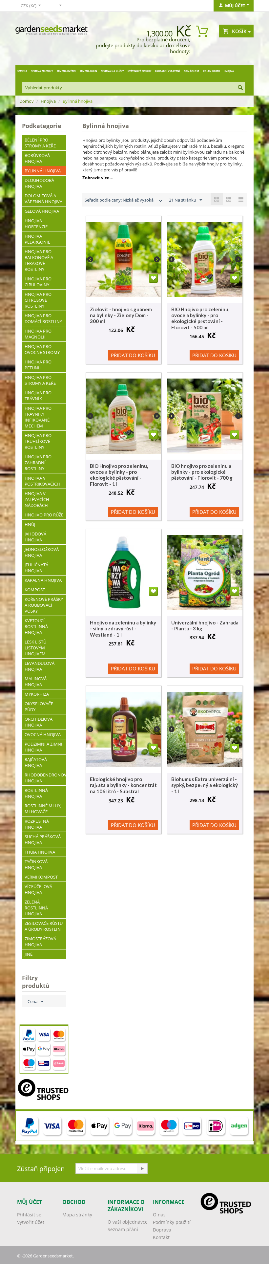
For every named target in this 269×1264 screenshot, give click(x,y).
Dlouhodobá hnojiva (39, 183)
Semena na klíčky (112, 71)
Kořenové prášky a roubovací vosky (44, 605)
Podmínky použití (172, 1222)
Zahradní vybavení (167, 71)
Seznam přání (123, 1229)
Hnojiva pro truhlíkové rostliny (38, 441)
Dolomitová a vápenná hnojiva (43, 199)
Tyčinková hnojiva (36, 864)
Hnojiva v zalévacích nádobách (37, 499)
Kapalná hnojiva (43, 580)
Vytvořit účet (30, 1222)
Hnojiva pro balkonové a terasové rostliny (39, 260)
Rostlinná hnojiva (36, 793)
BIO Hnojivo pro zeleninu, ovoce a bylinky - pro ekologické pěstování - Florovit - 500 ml (200, 318)
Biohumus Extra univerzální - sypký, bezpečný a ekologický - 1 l (204, 785)
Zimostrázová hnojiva (40, 942)
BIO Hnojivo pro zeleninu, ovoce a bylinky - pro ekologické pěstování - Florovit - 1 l (119, 475)
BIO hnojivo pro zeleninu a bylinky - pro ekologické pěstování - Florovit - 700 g (202, 472)
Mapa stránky (77, 1214)
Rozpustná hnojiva (37, 824)
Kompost (35, 590)
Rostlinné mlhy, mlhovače (43, 809)
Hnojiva (229, 71)
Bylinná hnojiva (43, 171)
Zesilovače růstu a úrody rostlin (44, 926)
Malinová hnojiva (36, 681)
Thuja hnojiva (40, 852)
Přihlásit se (29, 1214)
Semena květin (66, 71)
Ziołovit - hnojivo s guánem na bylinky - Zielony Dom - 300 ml (121, 315)
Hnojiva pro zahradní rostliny (38, 462)
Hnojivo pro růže (44, 515)
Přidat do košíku (133, 355)
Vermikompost (41, 877)
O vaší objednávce (128, 1222)
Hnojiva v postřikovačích (42, 481)
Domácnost (191, 71)
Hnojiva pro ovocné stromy (42, 349)
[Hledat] (240, 88)
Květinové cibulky (139, 71)
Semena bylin (88, 71)
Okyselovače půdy (39, 706)
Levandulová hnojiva (39, 666)
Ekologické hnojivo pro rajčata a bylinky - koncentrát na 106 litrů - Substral (123, 785)
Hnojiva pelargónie (37, 239)
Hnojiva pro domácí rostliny (43, 318)
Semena (22, 71)
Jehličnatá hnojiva (36, 568)
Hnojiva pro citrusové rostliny (38, 300)
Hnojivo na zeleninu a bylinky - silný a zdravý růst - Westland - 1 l (123, 629)
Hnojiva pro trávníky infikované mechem (38, 417)
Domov (26, 101)
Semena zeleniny (42, 71)
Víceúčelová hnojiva (38, 889)
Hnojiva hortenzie (36, 223)
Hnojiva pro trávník (38, 396)
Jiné (28, 954)
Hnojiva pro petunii (38, 365)
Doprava (162, 1230)
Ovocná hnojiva (43, 734)
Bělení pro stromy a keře (40, 143)
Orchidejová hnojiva (38, 722)
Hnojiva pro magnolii (38, 334)
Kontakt (161, 1237)
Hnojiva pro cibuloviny (38, 282)
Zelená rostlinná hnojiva (36, 908)
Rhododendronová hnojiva (45, 778)
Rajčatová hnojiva (36, 762)
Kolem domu (211, 71)
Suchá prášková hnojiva (43, 839)
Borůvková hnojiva (37, 158)
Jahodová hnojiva (35, 537)
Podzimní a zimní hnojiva (43, 747)
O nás (159, 1214)
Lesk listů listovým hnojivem (35, 648)
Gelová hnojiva (42, 211)
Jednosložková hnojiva (42, 552)
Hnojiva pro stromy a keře (40, 380)
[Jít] (142, 1168)
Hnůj (30, 524)
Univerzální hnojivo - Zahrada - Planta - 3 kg (204, 625)
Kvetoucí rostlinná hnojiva (36, 626)
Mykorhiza (37, 694)
